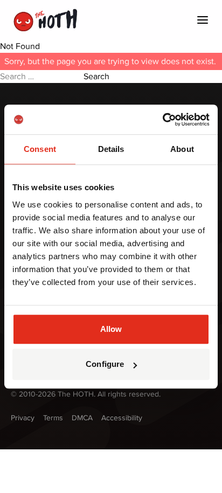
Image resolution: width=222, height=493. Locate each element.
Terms (53, 417)
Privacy (22, 417)
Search (96, 76)
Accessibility (121, 417)
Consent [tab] (40, 149)
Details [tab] (111, 149)
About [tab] (182, 149)
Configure (105, 364)
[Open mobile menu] (202, 19)
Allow (111, 329)
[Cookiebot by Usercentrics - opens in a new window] (162, 120)
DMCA (82, 417)
